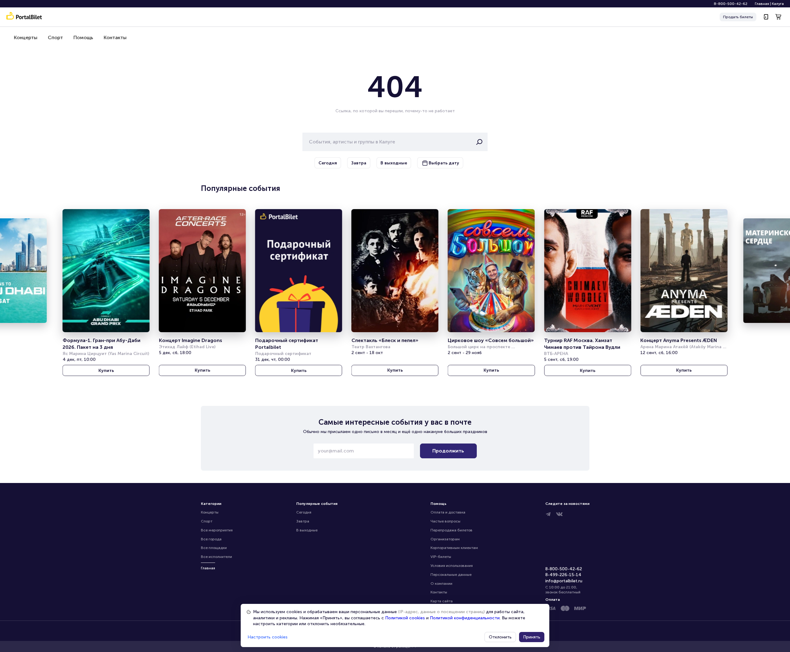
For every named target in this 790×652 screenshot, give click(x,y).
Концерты (25, 37)
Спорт (55, 37)
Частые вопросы (445, 521)
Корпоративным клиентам (454, 548)
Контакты (115, 37)
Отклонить (500, 637)
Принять (531, 637)
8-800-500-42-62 (730, 4)
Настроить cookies (267, 637)
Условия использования (451, 565)
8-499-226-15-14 (563, 574)
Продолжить (448, 451)
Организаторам (445, 539)
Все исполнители (216, 557)
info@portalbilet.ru (563, 581)
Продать (738, 17)
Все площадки (214, 548)
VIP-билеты (440, 557)
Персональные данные (451, 574)
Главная (762, 4)
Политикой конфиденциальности (465, 618)
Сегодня (303, 512)
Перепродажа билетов (451, 530)
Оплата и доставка (447, 512)
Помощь (83, 37)
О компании (441, 583)
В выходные (307, 530)
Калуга (778, 4)
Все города (211, 539)
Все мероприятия (217, 530)
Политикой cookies (405, 618)
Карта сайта (441, 601)
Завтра (302, 521)
